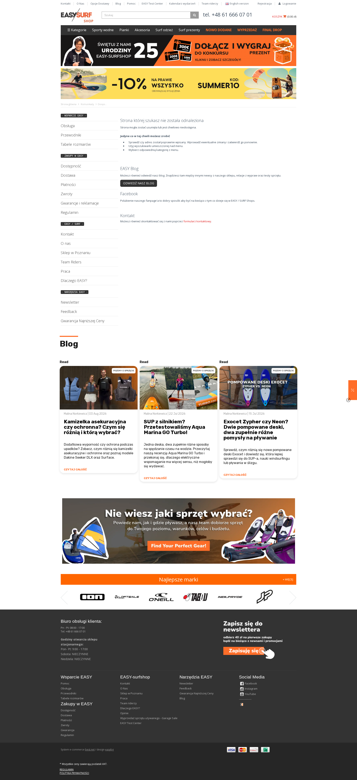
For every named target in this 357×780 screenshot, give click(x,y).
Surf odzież (164, 30)
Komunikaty (87, 104)
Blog (118, 3)
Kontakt (65, 3)
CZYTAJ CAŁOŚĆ (75, 469)
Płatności (68, 184)
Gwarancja (67, 730)
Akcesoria (142, 30)
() (291, 16)
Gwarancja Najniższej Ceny (82, 320)
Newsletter (70, 302)
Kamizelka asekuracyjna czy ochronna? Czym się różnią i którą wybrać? (95, 427)
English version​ (239, 3)
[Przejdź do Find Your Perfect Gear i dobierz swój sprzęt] (178, 530)
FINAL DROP (272, 30)
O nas (66, 243)
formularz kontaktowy (197, 221)
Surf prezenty (189, 30)
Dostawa (68, 175)
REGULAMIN (67, 769)
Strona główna (68, 104)
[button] (352, 390)
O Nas (80, 3)
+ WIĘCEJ (288, 579)
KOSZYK (277, 16)
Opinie (124, 713)
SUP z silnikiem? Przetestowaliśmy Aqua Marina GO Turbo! (174, 427)
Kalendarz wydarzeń (182, 3)
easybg (109, 749)
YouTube (250, 694)
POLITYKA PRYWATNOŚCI (74, 773)
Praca (65, 271)
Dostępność (71, 165)
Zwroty (66, 193)
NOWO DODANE (219, 30)
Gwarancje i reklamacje (80, 203)
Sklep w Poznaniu (75, 252)
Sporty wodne (103, 30)
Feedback (69, 311)
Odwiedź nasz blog (138, 183)
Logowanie (289, 3)
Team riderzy (210, 3)
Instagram (251, 688)
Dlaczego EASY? (74, 280)
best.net (90, 749)
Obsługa (68, 125)
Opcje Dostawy (99, 3)
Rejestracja (265, 3)
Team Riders (71, 261)
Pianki (124, 30)
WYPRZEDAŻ (247, 30)
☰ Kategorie (76, 30)
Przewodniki (71, 135)
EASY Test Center (152, 3)
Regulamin (69, 212)
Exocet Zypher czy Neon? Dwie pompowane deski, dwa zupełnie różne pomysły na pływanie (256, 430)
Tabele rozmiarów (76, 144)
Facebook (251, 683)
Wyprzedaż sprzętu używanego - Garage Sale (148, 718)
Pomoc (131, 3)
